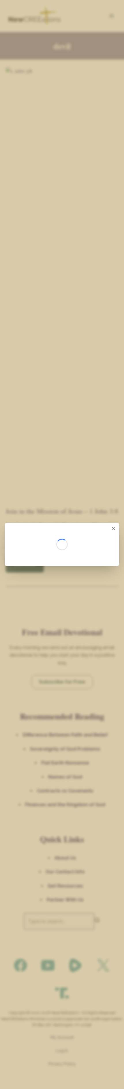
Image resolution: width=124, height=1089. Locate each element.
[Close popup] (113, 528)
